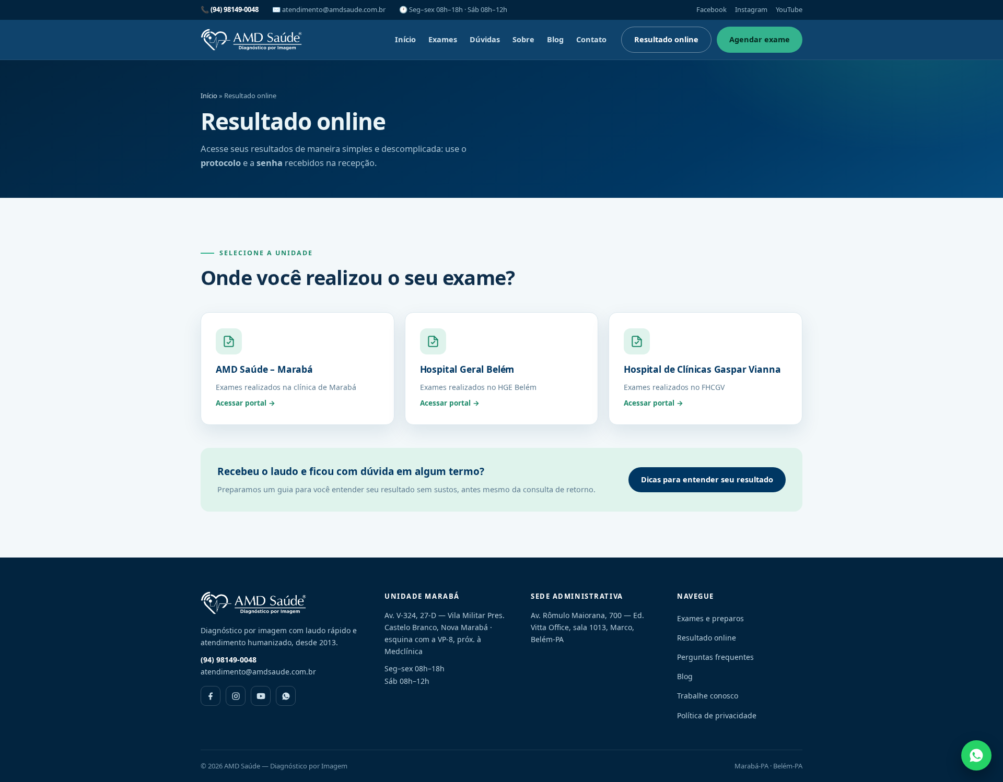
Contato (591, 39)
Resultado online (666, 39)
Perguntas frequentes (715, 657)
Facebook (711, 9)
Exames (442, 39)
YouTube (789, 9)
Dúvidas (485, 39)
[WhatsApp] (286, 696)
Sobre (523, 39)
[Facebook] (210, 696)
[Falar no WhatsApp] (976, 755)
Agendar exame (759, 39)
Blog (555, 39)
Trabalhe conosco (707, 696)
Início (405, 39)
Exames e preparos (710, 618)
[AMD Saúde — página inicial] (251, 39)
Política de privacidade (716, 715)
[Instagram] (236, 696)
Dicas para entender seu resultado (707, 479)
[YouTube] (261, 696)
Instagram (751, 9)
